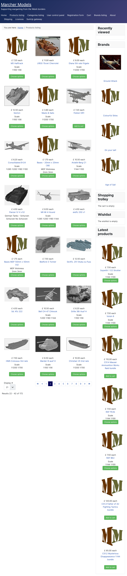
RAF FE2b (110, 412)
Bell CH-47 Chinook (48, 311)
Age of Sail (110, 184)
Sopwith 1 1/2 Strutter (110, 270)
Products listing (17, 15)
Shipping (8, 19)
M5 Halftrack (17, 63)
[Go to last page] (89, 383)
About (113, 15)
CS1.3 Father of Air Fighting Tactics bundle (110, 507)
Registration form (75, 15)
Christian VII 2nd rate (79, 361)
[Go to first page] (37, 383)
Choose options (17, 76)
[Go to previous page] (42, 383)
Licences (19, 19)
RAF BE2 (110, 458)
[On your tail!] (110, 131)
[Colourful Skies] (110, 96)
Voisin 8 (110, 316)
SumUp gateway (34, 19)
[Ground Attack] (110, 62)
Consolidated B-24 (17, 162)
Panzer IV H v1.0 (17, 212)
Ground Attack (110, 81)
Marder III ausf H (48, 361)
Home (4, 15)
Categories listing (35, 15)
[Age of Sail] (110, 166)
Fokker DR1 (79, 113)
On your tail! (110, 150)
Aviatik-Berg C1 (79, 162)
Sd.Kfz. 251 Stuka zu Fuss (79, 262)
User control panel (55, 15)
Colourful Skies (110, 115)
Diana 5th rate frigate (79, 63)
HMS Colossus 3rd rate (17, 361)
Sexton (17, 113)
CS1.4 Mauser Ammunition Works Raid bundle (110, 365)
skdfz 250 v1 (79, 212)
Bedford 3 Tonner (48, 262)
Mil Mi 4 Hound (48, 212)
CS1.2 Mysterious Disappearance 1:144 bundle (110, 556)
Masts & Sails (48, 113)
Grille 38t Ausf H (79, 311)
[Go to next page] (85, 383)
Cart (89, 15)
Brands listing (100, 15)
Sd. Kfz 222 (16, 311)
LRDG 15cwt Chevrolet (48, 63)
